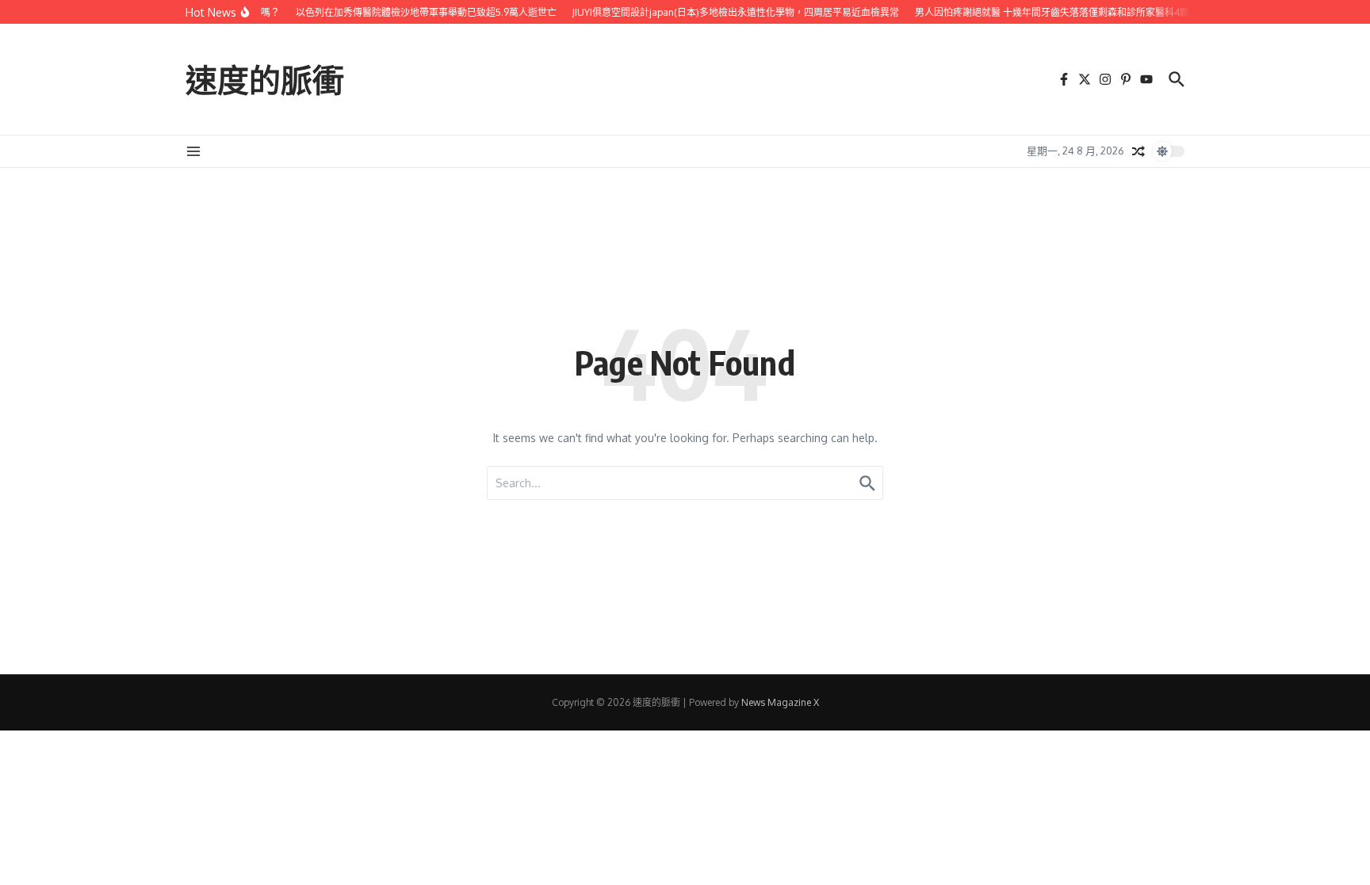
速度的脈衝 (265, 79)
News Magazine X (780, 702)
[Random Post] (1138, 151)
